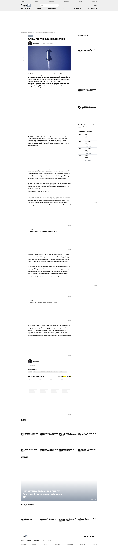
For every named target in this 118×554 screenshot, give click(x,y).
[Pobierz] (23, 57)
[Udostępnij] (23, 60)
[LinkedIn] (90, 536)
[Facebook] (85, 536)
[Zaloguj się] (90, 5)
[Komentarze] (23, 51)
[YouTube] (93, 536)
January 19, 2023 (45, 191)
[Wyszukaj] (56, 5)
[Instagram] (95, 536)
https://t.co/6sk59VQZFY (63, 186)
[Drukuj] (23, 54)
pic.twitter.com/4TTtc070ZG (34, 188)
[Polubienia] (23, 48)
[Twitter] (88, 536)
